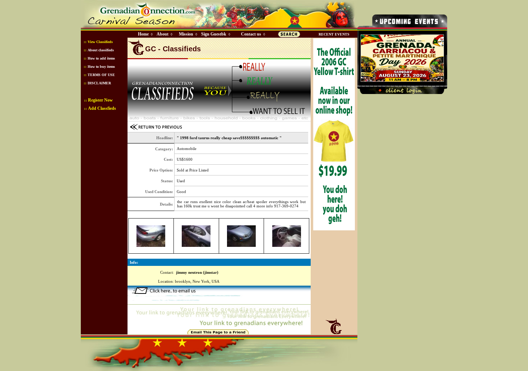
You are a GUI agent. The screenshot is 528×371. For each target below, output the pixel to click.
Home (143, 34)
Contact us (251, 34)
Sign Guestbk (215, 34)
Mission (186, 34)
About (162, 34)
